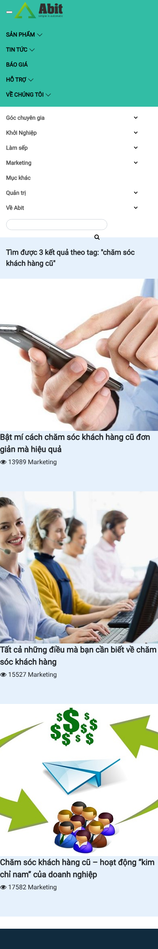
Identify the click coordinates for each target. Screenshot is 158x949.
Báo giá (17, 65)
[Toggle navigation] (9, 12)
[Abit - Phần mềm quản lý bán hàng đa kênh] (38, 10)
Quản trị (16, 193)
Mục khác (18, 178)
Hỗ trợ (17, 80)
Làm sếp (17, 148)
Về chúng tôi (25, 95)
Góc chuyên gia (25, 118)
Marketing (19, 163)
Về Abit (15, 208)
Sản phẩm (40, 34)
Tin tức (17, 50)
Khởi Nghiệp (21, 133)
